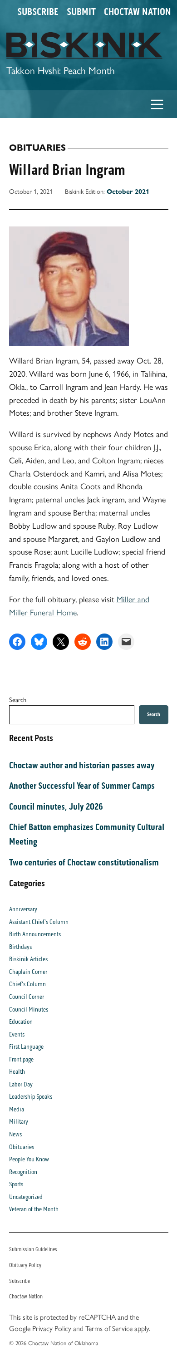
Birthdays (20, 947)
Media (16, 1109)
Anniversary (23, 909)
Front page (21, 1059)
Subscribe (38, 12)
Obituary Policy (25, 1265)
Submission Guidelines (33, 1249)
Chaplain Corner (28, 972)
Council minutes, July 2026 (56, 806)
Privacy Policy (51, 1328)
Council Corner (26, 997)
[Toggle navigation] (157, 104)
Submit (81, 12)
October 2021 (128, 191)
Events (17, 1034)
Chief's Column (27, 984)
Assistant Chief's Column (39, 922)
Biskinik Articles (28, 959)
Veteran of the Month (34, 1209)
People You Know (29, 1159)
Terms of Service (109, 1328)
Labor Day (21, 1084)
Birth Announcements (35, 934)
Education (21, 1022)
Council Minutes (28, 1009)
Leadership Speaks (30, 1097)
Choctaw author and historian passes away (82, 765)
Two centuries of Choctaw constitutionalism (84, 862)
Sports (16, 1184)
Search (17, 700)
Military (18, 1121)
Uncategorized (26, 1197)
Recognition (23, 1172)
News (15, 1134)
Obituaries (37, 147)
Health (17, 1072)
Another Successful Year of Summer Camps (82, 785)
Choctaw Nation (137, 12)
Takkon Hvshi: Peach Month (60, 70)
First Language (26, 1047)
